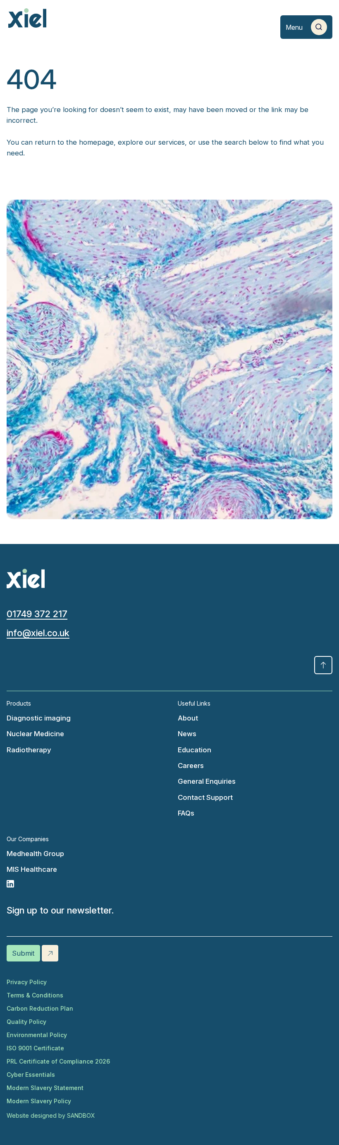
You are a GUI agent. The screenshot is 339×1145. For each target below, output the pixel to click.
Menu (294, 27)
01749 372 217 (37, 613)
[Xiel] (27, 18)
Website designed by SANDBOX (51, 1115)
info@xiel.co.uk (38, 632)
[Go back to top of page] (323, 665)
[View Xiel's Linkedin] (84, 883)
